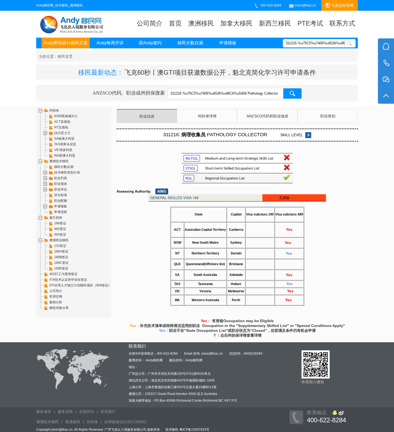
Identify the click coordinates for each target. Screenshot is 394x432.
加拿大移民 (236, 23)
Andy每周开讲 (110, 43)
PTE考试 (310, 23)
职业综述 (146, 116)
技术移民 (171, 429)
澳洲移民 (201, 23)
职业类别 (327, 116)
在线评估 (86, 411)
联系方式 (342, 23)
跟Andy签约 (150, 43)
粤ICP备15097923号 (194, 429)
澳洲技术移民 (47, 422)
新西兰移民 (275, 23)
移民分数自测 (190, 43)
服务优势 (65, 411)
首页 (175, 23)
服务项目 (43, 411)
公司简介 (149, 23)
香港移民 (72, 422)
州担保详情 (207, 116)
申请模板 (227, 43)
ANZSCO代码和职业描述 (267, 116)
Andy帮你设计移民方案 (66, 43)
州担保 (92, 422)
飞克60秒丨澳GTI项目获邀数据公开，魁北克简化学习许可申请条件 (220, 72)
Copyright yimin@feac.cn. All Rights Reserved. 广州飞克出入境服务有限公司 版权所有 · (99, 429)
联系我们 (108, 411)
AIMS (161, 191)
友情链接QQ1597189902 (125, 422)
